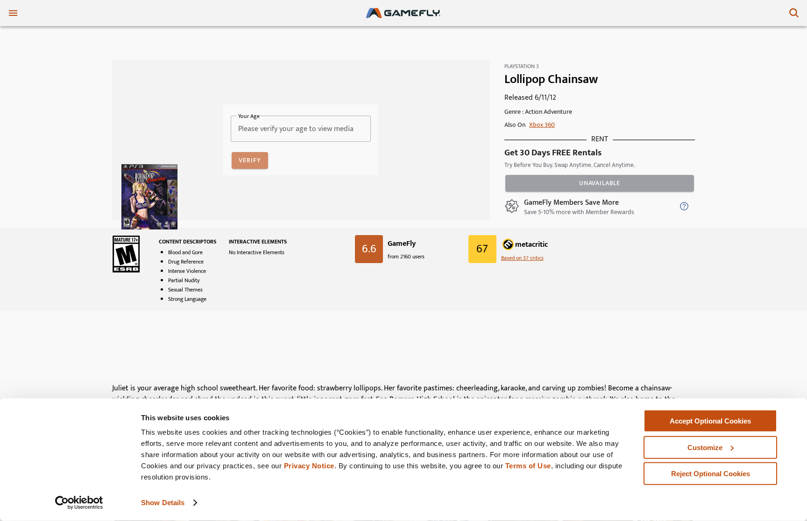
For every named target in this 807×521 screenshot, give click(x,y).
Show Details (162, 503)
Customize (704, 447)
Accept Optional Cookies (710, 421)
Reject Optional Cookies (710, 474)
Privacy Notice (309, 466)
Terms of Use (528, 466)
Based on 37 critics (522, 258)
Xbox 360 (542, 124)
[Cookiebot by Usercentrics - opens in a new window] (79, 503)
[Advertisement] (403, 351)
